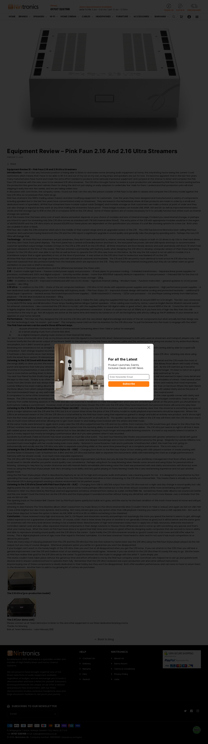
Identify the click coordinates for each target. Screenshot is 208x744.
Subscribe (129, 383)
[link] (79, 372)
